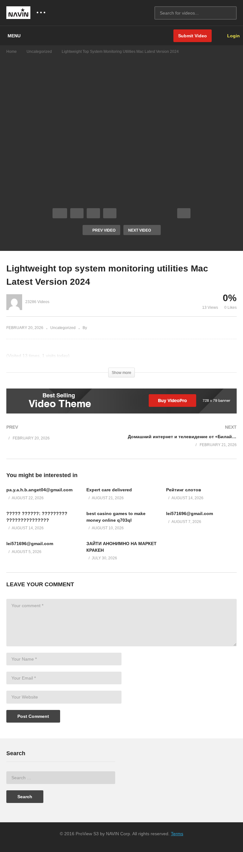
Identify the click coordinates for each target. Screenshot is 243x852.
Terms (177, 833)
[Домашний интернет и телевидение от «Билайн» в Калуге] (182, 442)
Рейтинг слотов (183, 489)
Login (233, 35)
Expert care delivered (109, 489)
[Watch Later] (109, 213)
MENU (14, 35)
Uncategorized (39, 51)
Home (11, 51)
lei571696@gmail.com (189, 513)
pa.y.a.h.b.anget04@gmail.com (39, 489)
